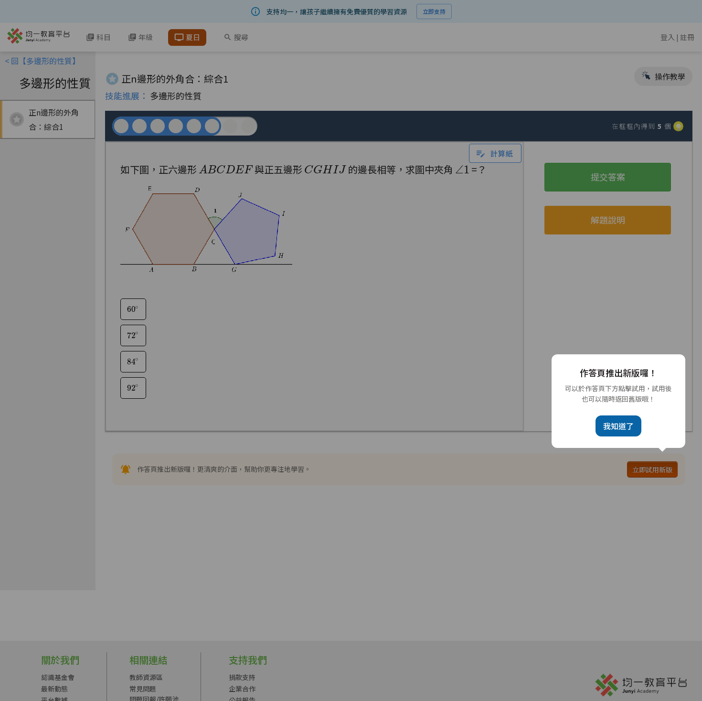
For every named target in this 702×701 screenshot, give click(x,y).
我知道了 (618, 426)
